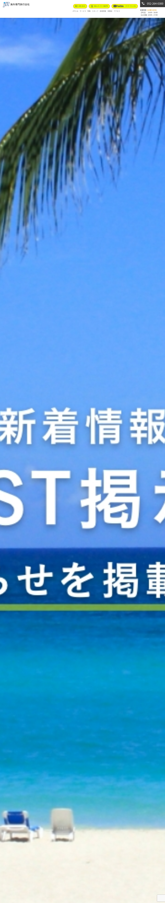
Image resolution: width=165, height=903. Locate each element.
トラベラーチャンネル (130, 6)
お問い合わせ (81, 6)
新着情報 (103, 11)
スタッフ (95, 11)
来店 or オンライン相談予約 (101, 6)
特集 (89, 11)
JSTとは (75, 11)
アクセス (117, 11)
